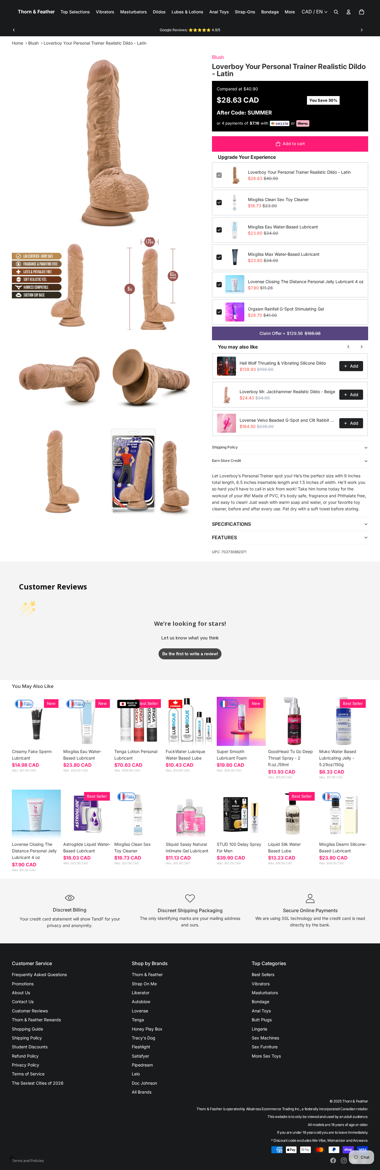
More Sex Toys (266, 1055)
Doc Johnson (144, 1083)
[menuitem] (290, 12)
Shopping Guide (27, 1028)
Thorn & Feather (147, 974)
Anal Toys (261, 1010)
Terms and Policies (28, 1160)
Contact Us (23, 1001)
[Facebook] (333, 1160)
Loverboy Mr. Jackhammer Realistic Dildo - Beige (287, 391)
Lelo (136, 1073)
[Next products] (361, 347)
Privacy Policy (25, 1064)
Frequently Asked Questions (39, 974)
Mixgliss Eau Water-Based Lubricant (283, 226)
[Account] (348, 11)
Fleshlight (141, 1046)
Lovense (140, 1010)
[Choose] (51, 736)
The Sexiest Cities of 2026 (38, 1083)
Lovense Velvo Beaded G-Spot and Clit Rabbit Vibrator (288, 420)
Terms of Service (28, 1073)
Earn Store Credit (226, 460)
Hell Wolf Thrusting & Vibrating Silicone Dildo (283, 363)
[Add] (102, 736)
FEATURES (224, 537)
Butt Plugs (262, 1019)
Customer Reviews (30, 1010)
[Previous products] (348, 347)
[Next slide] (361, 30)
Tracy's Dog (143, 1037)
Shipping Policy (225, 447)
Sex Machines (265, 1037)
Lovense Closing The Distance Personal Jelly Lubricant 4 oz (306, 281)
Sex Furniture (265, 1046)
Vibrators (261, 983)
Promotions (23, 983)
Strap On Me (144, 983)
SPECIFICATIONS (231, 524)
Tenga (138, 1019)
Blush (33, 43)
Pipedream (142, 1064)
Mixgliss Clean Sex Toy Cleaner (278, 199)
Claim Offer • (290, 333)
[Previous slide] (13, 30)
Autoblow (141, 1001)
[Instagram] (343, 1160)
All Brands (141, 1091)
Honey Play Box (147, 1028)
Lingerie (259, 1028)
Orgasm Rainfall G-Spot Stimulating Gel (286, 308)
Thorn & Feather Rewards (36, 1019)
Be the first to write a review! (190, 654)
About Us (21, 992)
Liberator (140, 992)
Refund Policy (25, 1055)
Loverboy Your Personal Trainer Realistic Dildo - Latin (299, 172)
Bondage (260, 1001)
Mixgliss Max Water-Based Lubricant (283, 254)
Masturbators (265, 992)
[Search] (336, 11)
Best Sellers (263, 974)
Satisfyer (140, 1055)
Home (17, 43)
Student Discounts (30, 1046)
